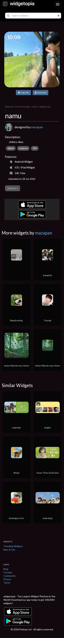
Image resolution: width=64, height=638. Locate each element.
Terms (6, 582)
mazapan (37, 127)
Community (9, 575)
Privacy (7, 579)
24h (35, 148)
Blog (5, 568)
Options (12, 188)
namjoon (23, 148)
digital (11, 148)
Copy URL (24, 92)
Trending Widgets (13, 546)
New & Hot (9, 549)
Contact (7, 572)
